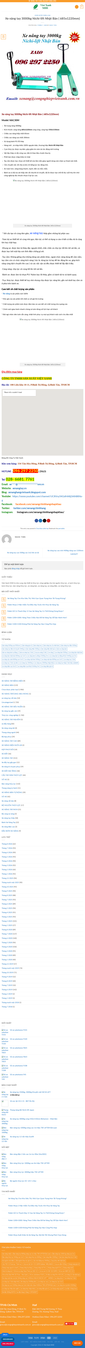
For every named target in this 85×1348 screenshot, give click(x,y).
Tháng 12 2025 (7, 878)
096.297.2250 (24, 1317)
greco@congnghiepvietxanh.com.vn (15, 1325)
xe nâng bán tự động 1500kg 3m (38, 656)
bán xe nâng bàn (62, 649)
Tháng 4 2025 (7, 912)
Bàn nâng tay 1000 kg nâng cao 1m (63, 1253)
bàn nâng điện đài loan (48, 649)
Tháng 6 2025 (7, 904)
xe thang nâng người (57, 1288)
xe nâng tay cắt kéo (9, 698)
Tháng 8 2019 (7, 981)
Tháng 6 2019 (7, 990)
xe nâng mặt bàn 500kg (32, 659)
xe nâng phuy (59, 1278)
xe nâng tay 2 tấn (69, 659)
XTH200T (34, 1292)
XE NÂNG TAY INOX (10, 809)
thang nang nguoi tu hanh (10, 1267)
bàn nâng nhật (6, 1253)
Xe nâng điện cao (8, 827)
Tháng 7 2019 (7, 985)
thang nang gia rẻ (74, 1264)
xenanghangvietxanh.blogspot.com (27, 492)
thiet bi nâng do (7, 1271)
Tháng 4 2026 (7, 861)
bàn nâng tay (38, 645)
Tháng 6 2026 (7, 852)
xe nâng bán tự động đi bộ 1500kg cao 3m (63, 656)
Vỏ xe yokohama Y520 (37, 1274)
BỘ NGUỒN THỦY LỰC (11, 805)
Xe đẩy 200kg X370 (8, 1292)
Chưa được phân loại (42, 15)
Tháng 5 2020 (7, 942)
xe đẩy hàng (6, 724)
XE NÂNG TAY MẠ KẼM (11, 719)
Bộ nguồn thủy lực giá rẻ (23, 1260)
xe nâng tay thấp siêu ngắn (10, 1288)
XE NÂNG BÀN (8, 685)
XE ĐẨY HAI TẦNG (9, 771)
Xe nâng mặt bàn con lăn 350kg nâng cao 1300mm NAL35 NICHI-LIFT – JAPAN (27, 1278)
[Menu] (3, 7)
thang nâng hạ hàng (26, 1267)
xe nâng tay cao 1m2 (56, 1281)
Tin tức (50, 1341)
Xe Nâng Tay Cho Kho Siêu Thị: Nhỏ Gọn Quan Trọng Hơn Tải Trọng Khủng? (36, 598)
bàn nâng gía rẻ (27, 645)
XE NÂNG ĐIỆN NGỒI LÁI (12, 745)
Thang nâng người (9, 732)
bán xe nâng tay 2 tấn (26, 652)
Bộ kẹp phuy (6, 737)
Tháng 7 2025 (7, 900)
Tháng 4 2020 (7, 947)
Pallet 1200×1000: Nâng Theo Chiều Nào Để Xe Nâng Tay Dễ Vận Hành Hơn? (37, 618)
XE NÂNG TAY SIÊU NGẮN (12, 707)
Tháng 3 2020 (7, 951)
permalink (61, 528)
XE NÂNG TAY (7, 758)
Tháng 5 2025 (7, 908)
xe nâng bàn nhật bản (75, 652)
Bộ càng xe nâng (8, 814)
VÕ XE (4, 779)
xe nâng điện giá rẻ (47, 666)
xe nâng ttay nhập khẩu (28, 1288)
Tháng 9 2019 (7, 977)
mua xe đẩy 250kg (61, 1264)
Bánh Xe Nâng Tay (8, 822)
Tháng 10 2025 (7, 887)
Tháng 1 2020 (7, 960)
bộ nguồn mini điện (8, 1260)
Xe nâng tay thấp (8, 818)
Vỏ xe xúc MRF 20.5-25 (66, 1271)
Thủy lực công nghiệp (10, 715)
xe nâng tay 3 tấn (70, 1278)
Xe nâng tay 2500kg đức (28, 1281)
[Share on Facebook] (36, 521)
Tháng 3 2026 (7, 865)
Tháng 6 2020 (7, 938)
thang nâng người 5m (54, 1267)
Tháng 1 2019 (7, 998)
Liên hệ (57, 1341)
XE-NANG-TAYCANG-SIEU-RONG (15, 694)
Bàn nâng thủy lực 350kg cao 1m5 (13, 1257)
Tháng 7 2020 (7, 934)
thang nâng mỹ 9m (40, 1267)
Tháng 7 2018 (7, 1007)
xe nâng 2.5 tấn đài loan (72, 1274)
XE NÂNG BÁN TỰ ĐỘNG (12, 792)
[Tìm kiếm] (76, 7)
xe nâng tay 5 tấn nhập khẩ (10, 1281)
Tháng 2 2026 (7, 869)
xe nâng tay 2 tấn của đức (10, 663)
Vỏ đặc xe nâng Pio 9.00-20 (54, 1274)
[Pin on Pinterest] (48, 521)
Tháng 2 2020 (7, 955)
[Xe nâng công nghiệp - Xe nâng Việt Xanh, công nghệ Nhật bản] (42, 7)
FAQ (62, 1341)
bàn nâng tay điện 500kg (69, 645)
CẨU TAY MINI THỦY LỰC (12, 775)
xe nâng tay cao (43, 1281)
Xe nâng (6, 294)
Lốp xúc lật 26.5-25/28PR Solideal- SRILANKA (38, 1264)
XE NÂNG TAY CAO (9, 741)
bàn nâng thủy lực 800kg (33, 1257)
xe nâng (50, 652)
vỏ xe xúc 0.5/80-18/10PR (48, 1271)
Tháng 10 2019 (7, 972)
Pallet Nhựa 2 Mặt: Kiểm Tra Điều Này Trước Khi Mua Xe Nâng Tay (33, 605)
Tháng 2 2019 (7, 994)
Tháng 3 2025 (7, 917)
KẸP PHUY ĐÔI (8, 749)
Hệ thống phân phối (38, 1341)
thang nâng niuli (68, 1267)
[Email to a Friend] (44, 521)
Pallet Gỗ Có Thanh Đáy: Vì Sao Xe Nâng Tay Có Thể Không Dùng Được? (35, 611)
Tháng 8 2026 (7, 844)
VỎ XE (4, 797)
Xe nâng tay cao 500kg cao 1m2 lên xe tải (23, 553)
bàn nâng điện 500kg (32, 649)
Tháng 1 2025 (7, 925)
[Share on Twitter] (40, 521)
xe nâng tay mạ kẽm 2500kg (67, 1285)
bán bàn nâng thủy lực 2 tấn (67, 1257)
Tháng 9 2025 (7, 891)
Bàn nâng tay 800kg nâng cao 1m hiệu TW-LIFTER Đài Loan (31, 1253)
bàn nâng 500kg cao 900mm (11, 645)
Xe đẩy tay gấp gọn (9, 762)
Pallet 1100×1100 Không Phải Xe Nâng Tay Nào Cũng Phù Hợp (31, 624)
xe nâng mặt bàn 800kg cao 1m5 (52, 659)
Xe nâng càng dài (8, 728)
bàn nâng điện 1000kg (50, 1257)
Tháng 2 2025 (7, 921)
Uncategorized (7, 702)
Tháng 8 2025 (7, 895)
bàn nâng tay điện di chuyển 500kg (13, 649)
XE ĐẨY (5, 754)
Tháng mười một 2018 (10, 1002)
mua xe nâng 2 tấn (40, 652)
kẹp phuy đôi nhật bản (58, 1260)
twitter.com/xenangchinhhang (29, 508)
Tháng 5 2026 (7, 857)
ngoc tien (52, 25)
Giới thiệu (25, 1341)
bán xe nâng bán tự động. (10, 652)
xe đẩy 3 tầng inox (71, 1288)
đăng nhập (16, 568)
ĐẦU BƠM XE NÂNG (10, 831)
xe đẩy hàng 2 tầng (23, 1292)
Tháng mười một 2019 (10, 968)
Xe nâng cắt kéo (8, 801)
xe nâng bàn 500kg (61, 652)
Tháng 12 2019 (7, 964)
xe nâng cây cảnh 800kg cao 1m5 (12, 659)
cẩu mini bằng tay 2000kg (41, 1260)
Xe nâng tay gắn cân (9, 711)
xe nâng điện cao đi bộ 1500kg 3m (28, 666)
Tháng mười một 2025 (10, 882)
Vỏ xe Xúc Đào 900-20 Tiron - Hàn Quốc (15, 1274)
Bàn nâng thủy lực (9, 784)
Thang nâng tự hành (9, 788)
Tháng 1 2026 (7, 874)
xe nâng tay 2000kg (26, 663)
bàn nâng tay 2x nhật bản (51, 645)
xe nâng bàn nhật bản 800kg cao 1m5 (14, 656)
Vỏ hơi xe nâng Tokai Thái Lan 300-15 (26, 1271)
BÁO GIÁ (77, 1343)
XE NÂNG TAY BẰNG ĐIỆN (12, 681)
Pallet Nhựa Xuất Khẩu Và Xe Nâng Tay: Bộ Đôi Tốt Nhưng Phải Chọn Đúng (37, 1235)
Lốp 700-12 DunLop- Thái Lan (11, 1264)
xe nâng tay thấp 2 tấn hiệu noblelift (67, 663)
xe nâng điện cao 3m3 (9, 666)
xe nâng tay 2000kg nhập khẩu (44, 663)
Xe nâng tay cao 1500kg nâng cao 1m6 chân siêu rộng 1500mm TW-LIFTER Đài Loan (29, 1285)
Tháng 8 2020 (7, 930)
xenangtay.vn (20, 488)
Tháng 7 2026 (7, 848)
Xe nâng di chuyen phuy (11, 767)
